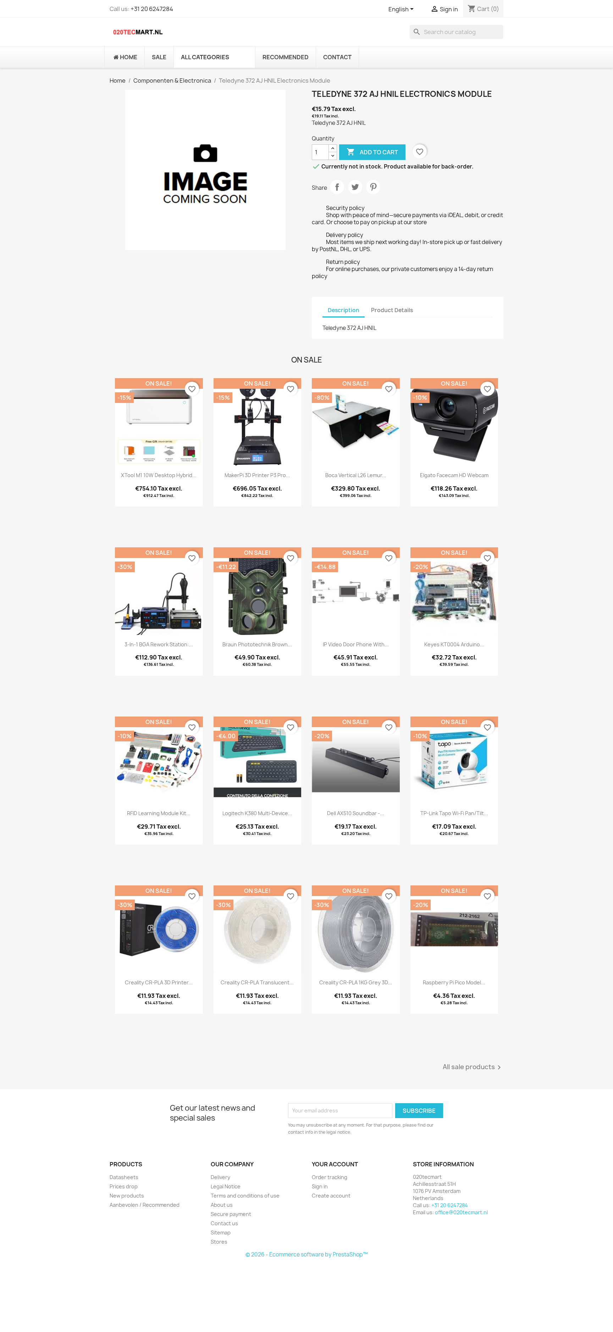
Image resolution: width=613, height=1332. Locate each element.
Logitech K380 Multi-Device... (257, 813)
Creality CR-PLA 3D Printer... (159, 982)
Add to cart (372, 152)
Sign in (320, 1186)
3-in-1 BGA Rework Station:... (159, 644)
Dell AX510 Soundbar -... (355, 813)
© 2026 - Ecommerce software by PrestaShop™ (306, 1254)
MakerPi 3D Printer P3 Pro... (257, 475)
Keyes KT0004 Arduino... (454, 644)
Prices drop (124, 1186)
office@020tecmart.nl (461, 1212)
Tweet (355, 187)
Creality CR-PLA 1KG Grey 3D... (355, 982)
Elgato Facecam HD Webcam (454, 475)
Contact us (224, 1223)
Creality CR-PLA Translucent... (257, 982)
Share (337, 187)
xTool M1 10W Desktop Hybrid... (159, 475)
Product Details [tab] (392, 310)
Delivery (220, 1177)
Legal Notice (226, 1186)
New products (127, 1195)
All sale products (473, 1067)
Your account (335, 1164)
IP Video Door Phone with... (356, 644)
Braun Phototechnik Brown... (257, 644)
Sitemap (221, 1232)
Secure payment (231, 1214)
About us (222, 1204)
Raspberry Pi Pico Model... (454, 982)
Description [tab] (343, 310)
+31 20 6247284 (152, 9)
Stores (219, 1241)
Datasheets (124, 1177)
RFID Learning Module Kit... (158, 813)
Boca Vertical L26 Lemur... (355, 475)
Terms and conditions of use (245, 1195)
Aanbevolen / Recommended (145, 1204)
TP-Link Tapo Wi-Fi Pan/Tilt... (454, 813)
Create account (331, 1195)
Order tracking (329, 1177)
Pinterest (373, 187)
